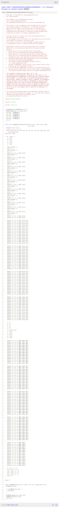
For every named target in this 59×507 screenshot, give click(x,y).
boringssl (4, 9)
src (44, 7)
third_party (49, 7)
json (56, 504)
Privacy (12, 505)
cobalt (3, 7)
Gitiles (8, 505)
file (31, 12)
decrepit (14, 9)
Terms (16, 505)
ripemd (20, 9)
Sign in (56, 2)
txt (53, 504)
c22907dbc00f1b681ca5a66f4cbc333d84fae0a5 (26, 7)
